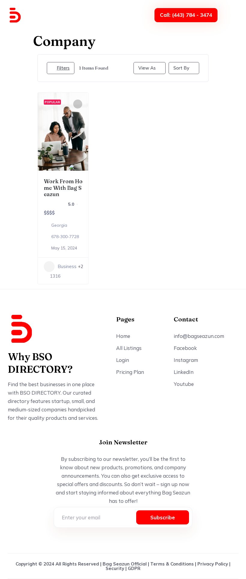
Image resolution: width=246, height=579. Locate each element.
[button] (232, 15)
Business (67, 266)
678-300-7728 (65, 236)
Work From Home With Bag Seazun (63, 188)
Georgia (59, 225)
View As (147, 68)
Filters (63, 68)
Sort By (181, 68)
